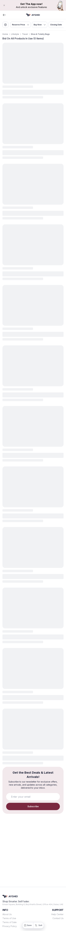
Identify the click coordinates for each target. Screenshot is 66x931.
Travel (25, 34)
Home (5, 34)
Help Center (57, 914)
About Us (7, 914)
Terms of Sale (9, 922)
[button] (33, 5)
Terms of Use (9, 918)
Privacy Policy (9, 926)
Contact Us (58, 918)
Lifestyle (15, 34)
